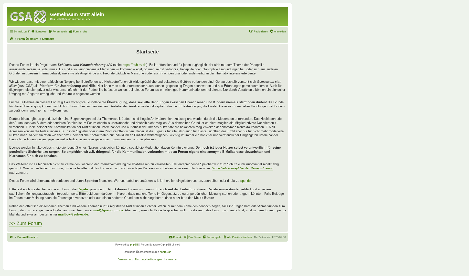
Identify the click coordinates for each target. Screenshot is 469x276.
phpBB (134, 244)
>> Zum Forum (25, 223)
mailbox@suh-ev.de (73, 214)
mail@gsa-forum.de (108, 210)
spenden (246, 181)
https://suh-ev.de (134, 65)
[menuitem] (38, 31)
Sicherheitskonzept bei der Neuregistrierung (242, 168)
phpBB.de (165, 251)
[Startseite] (29, 16)
